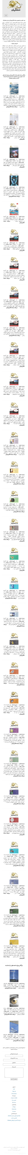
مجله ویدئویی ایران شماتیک (14, 1115)
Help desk (14, 1109)
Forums (14, 1111)
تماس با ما (14, 1100)
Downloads (14, 1093)
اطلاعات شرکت (14, 1098)
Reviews (14, 1102)
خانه (14, 1089)
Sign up (14, 1091)
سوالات (14, 1107)
